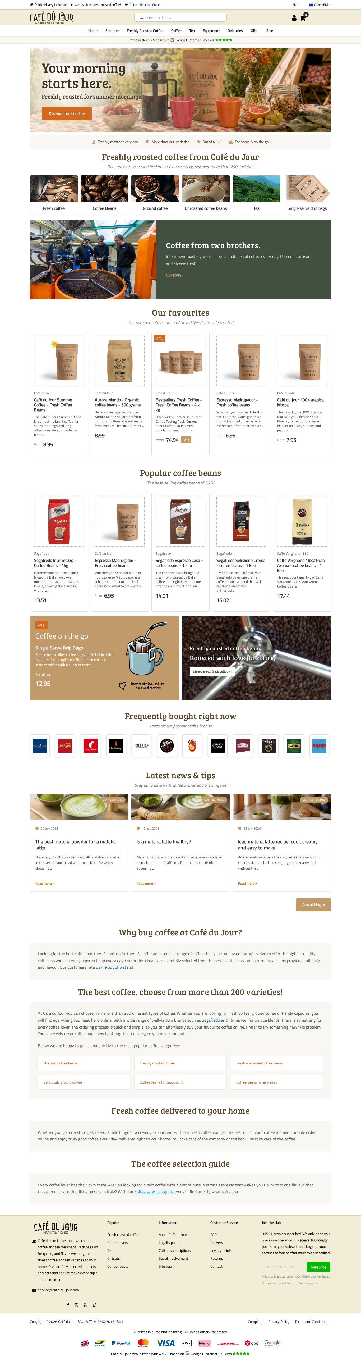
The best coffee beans (60, 1063)
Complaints (257, 1321)
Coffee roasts (117, 1266)
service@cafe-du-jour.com (58, 1290)
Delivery (216, 1242)
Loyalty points (170, 1242)
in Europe (51, 4)
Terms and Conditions (311, 1321)
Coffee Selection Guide (144, 4)
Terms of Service (298, 1283)
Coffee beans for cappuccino (161, 1082)
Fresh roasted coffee (123, 1234)
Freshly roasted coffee (157, 1063)
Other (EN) (321, 4)
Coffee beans (117, 1242)
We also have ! (97, 4)
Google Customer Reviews (195, 40)
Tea (110, 1250)
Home (93, 30)
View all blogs (312, 904)
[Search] (141, 17)
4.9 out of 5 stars (116, 967)
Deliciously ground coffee (62, 1082)
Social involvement (173, 1258)
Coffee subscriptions (175, 1250)
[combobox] (180, 17)
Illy (231, 1020)
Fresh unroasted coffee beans (259, 1063)
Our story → (176, 275)
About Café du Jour (173, 1234)
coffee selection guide (154, 1192)
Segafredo (211, 1020)
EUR (295, 4)
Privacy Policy (271, 1283)
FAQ (213, 1234)
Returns (216, 1258)
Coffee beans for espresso (256, 1082)
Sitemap (165, 1266)
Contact (216, 1266)
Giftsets (113, 1258)
